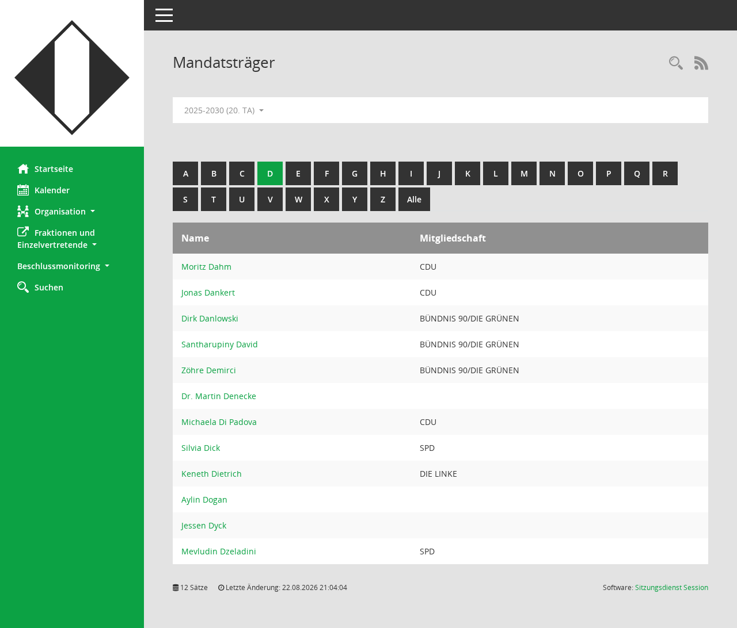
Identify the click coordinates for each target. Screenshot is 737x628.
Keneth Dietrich (211, 473)
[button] (72, 211)
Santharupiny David (219, 344)
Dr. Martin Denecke (218, 395)
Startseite (54, 168)
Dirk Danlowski (209, 318)
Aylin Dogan (204, 499)
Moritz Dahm (206, 266)
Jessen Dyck (203, 525)
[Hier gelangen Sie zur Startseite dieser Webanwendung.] (72, 77)
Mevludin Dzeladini (218, 551)
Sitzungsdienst (671, 587)
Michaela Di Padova (219, 421)
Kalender (52, 190)
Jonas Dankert (208, 292)
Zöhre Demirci (208, 370)
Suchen (49, 287)
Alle (414, 199)
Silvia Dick (200, 447)
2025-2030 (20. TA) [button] (220, 110)
